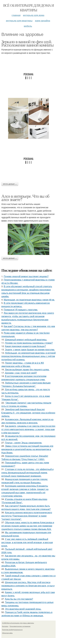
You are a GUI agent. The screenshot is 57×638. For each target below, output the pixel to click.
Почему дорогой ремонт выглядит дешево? (26, 276)
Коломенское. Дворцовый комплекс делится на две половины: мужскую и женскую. (27, 421)
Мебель (28, 26)
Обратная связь (7, 633)
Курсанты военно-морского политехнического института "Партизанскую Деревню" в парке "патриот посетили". (26, 516)
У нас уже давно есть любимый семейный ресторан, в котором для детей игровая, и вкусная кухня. (27, 542)
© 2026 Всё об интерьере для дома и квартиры (18, 623)
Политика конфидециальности (12, 630)
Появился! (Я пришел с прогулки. (21, 309)
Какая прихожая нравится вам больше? (25, 346)
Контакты (5, 626)
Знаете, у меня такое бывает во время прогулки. (30, 349)
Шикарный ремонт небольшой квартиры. (26, 339)
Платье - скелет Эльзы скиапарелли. (23, 442)
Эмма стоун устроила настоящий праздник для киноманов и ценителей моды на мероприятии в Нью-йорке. (27, 449)
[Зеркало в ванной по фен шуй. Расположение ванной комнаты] (28, 118)
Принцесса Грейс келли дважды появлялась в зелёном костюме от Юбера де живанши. (26, 614)
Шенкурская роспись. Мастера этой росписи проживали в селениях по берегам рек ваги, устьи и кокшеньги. (28, 585)
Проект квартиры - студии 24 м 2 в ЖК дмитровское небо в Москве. (22, 364)
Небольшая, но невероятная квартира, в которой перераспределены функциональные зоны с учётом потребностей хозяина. (28, 356)
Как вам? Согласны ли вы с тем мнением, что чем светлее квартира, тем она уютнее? (28, 328)
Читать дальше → (10, 184)
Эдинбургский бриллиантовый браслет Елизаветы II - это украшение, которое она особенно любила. (28, 413)
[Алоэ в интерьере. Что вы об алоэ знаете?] (28, 239)
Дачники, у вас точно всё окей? (21, 372)
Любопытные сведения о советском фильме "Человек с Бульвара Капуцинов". (26, 384)
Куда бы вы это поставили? (19, 598)
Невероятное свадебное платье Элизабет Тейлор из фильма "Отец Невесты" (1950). (24, 457)
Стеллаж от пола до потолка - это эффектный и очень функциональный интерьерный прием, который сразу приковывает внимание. (27, 472)
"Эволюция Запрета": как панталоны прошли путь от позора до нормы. (26, 404)
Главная (16, 15)
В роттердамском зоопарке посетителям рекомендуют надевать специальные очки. (23, 377)
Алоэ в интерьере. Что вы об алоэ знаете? (25, 197)
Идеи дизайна (42, 20)
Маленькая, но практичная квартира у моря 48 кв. (29, 299)
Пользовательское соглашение (20, 626)
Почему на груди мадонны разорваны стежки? (29, 342)
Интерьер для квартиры (19, 20)
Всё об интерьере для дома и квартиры (28, 7)
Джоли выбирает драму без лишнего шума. (27, 369)
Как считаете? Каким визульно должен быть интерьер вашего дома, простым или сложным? (26, 507)
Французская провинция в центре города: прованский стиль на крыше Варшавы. (24, 481)
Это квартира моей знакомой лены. (23, 608)
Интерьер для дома (33, 15)
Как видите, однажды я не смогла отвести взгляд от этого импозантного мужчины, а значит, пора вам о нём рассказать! (28, 429)
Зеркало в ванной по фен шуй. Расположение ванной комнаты (27, 43)
